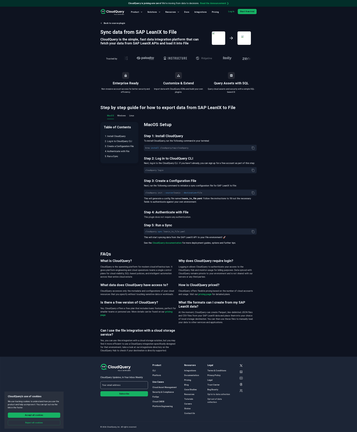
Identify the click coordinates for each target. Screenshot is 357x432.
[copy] (253, 148)
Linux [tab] (131, 115)
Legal (210, 380)
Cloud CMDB (158, 401)
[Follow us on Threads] (241, 384)
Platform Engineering (162, 406)
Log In (231, 11)
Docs (186, 12)
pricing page (205, 294)
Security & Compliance (163, 392)
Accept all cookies (34, 415)
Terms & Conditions (216, 370)
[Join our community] (241, 391)
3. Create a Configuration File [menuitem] (119, 146)
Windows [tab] (121, 115)
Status (187, 408)
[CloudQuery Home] (112, 12)
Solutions (152, 12)
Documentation (191, 375)
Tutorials (188, 399)
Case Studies (190, 389)
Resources (170, 12)
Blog (186, 385)
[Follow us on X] (241, 366)
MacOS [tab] (110, 115)
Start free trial (247, 11)
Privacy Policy (213, 375)
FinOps (155, 397)
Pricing (215, 12)
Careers (188, 404)
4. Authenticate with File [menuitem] (117, 151)
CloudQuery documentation (167, 243)
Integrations (200, 12)
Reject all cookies (34, 423)
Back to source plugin (114, 23)
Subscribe (124, 394)
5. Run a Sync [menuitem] (111, 156)
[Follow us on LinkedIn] (241, 372)
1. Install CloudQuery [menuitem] (115, 136)
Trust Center (213, 385)
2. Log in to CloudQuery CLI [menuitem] (118, 141)
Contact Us (189, 413)
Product (135, 12)
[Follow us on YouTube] (241, 378)
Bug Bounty (212, 389)
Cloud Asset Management (164, 387)
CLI (153, 370)
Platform (156, 375)
